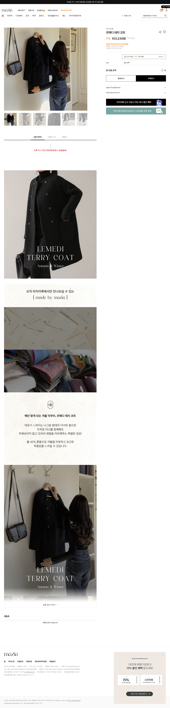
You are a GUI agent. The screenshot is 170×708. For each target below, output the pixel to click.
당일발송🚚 (41, 10)
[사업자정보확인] (29, 672)
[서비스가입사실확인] (74, 701)
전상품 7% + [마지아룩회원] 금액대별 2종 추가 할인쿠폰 (85, 2)
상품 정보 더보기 (49, 605)
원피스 (41, 16)
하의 (34, 16)
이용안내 (20, 661)
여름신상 (31, 10)
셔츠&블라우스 (53, 16)
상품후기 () (52, 137)
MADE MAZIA (53, 10)
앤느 (64, 16)
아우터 (9, 16)
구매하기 (151, 79)
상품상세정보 (37, 137)
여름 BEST (21, 10)
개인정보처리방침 (41, 661)
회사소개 (11, 661)
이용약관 (29, 661)
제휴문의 (52, 661)
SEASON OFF (66, 10)
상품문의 (64, 137)
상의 (27, 16)
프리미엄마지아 (75, 16)
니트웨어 (18, 16)
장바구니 (121, 79)
